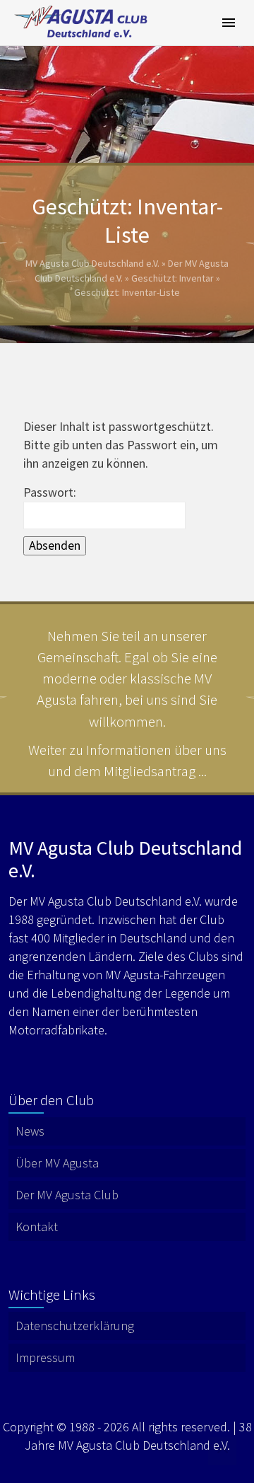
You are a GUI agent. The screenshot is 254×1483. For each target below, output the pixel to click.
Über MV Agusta (57, 1163)
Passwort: (49, 492)
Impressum (45, 1357)
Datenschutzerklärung (75, 1325)
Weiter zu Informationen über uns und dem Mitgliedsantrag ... (127, 760)
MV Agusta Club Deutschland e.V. (92, 263)
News (30, 1131)
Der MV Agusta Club (67, 1195)
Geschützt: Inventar (172, 278)
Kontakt (37, 1226)
